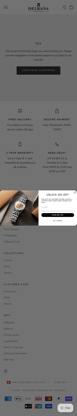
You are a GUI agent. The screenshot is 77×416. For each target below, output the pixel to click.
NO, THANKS (57, 221)
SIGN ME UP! (58, 215)
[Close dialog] (75, 192)
